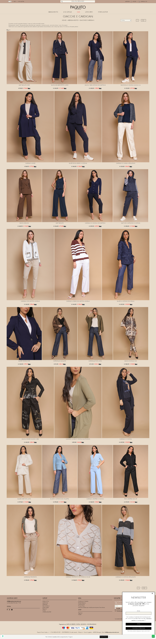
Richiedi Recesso (82, 603)
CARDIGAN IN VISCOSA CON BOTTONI (95, 223)
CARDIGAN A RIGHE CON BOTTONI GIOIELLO (78, 301)
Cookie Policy (81, 604)
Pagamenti (45, 604)
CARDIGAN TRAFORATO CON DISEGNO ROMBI (78, 577)
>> (144, 20)
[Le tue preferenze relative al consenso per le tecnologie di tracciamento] (2, 636)
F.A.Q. (44, 610)
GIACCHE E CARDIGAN (87, 20)
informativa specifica (120, 611)
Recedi (128, 1)
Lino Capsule (67, 12)
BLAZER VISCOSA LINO (24, 361)
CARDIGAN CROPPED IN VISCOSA (95, 499)
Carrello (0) (144, 1)
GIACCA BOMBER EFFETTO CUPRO (59, 85)
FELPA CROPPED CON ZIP (130, 499)
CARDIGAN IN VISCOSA (126, 439)
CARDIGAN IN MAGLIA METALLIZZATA (125, 163)
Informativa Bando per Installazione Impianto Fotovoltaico (91, 607)
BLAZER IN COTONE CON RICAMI (125, 301)
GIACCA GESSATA (24, 223)
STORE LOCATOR (103, 12)
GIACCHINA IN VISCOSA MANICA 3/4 (131, 85)
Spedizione (45, 603)
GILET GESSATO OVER (24, 85)
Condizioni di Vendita (83, 601)
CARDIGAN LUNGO (30, 163)
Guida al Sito (46, 601)
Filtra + (8, 30)
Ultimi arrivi (89, 12)
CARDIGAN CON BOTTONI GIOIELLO (30, 301)
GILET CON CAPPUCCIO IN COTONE (130, 223)
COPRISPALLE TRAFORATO (30, 577)
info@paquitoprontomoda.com (112, 632)
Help (15, 1)
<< (137, 20)
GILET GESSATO (60, 223)
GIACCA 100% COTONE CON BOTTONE (95, 85)
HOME (64, 20)
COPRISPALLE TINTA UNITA (95, 361)
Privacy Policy (81, 606)
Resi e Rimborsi (46, 606)
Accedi (134, 1)
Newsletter (21, 1)
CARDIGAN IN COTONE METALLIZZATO (126, 577)
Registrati (45, 609)
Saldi (78, 12)
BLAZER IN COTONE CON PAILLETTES (59, 499)
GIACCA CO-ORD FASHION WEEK (30, 439)
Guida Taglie (46, 607)
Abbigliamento (53, 12)
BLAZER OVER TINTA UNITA (24, 499)
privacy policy (141, 620)
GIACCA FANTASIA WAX (130, 361)
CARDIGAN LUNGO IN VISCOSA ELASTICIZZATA (78, 439)
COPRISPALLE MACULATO (59, 361)
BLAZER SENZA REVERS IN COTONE (78, 163)
